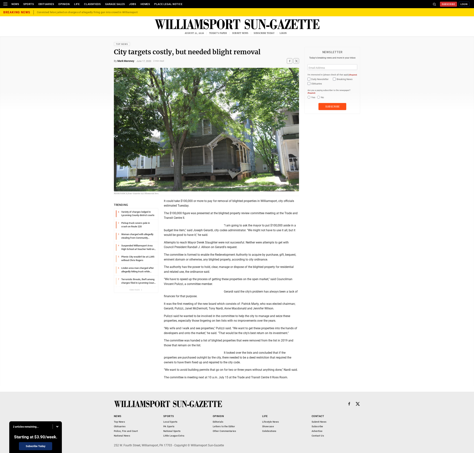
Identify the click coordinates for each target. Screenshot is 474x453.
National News (122, 435)
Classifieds (92, 4)
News (15, 4)
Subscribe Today (264, 33)
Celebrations (269, 431)
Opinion (64, 4)
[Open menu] (5, 4)
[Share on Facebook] (289, 61)
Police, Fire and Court (126, 431)
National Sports (172, 431)
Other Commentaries (224, 431)
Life (77, 4)
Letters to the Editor (224, 426)
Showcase (268, 426)
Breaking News (345, 79)
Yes (313, 97)
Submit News (240, 33)
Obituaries (46, 4)
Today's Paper (218, 33)
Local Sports (170, 421)
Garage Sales (115, 4)
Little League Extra (173, 435)
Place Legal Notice (168, 4)
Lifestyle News (270, 421)
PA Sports (169, 426)
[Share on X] (296, 61)
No (322, 97)
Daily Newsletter (319, 79)
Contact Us (318, 435)
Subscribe (448, 4)
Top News (122, 44)
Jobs (132, 4)
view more (134, 289)
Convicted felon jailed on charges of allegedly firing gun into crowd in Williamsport (87, 12)
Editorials (218, 421)
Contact (318, 416)
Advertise (317, 431)
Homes (145, 4)
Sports (28, 4)
